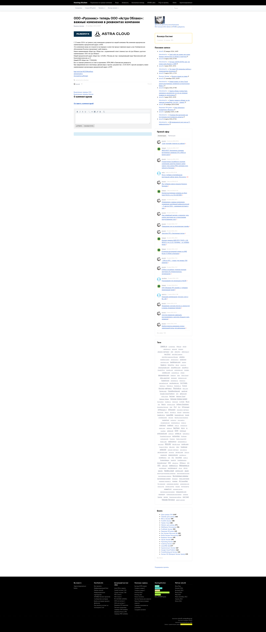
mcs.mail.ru (181, 420)
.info (191, 622)
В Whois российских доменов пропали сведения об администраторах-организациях (174, 272)
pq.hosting (176, 436)
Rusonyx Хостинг (79, 26)
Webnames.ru (184, 465)
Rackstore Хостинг (166, 537)
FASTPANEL (183, 383)
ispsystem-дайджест (183, 410)
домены (174, 481)
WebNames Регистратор (168, 527)
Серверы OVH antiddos (121, 609)
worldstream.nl (172, 468)
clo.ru (177, 365)
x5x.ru (180, 468)
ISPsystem (171, 410)
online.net (170, 431)
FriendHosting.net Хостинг (169, 552)
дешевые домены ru (165, 481)
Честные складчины (120, 607)
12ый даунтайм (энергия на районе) (173, 143)
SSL (173, 458)
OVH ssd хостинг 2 (119, 603)
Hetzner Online (164, 399)
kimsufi (179, 412)
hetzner (172, 396)
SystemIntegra (164, 460)
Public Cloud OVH (181, 439)
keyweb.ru (173, 412)
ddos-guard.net (165, 378)
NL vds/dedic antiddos (120, 599)
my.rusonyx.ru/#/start (81, 76)
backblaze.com (175, 362)
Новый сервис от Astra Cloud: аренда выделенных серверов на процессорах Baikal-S (174, 84)
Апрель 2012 (179, 599)
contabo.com (166, 373)
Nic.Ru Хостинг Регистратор (169, 535)
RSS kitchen (167, 27)
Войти (174, 3)
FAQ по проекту (163, 3)
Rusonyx (86, 80)
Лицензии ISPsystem (165, 107)
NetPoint (176, 428)
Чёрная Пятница (168, 500)
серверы (185, 494)
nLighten (163, 431)
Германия (175, 478)
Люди (117, 3)
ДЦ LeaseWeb (183, 481)
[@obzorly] (160, 20)
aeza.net (174, 349)
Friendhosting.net (174, 391)
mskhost (170, 425)
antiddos (182, 357)
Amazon (180, 349)
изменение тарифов (173, 484)
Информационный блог (101, 588)
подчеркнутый (85, 112)
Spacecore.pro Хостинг (168, 548)
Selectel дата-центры (168, 517)
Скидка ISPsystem (90, 8)
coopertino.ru (175, 372)
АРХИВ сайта (151, 3)
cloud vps (183, 365)
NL (187, 428)
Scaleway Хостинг (166, 544)
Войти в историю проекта (101, 601)
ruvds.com (184, 444)
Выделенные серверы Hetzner (84, 94)
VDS (169, 463)
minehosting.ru (175, 423)
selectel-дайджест (173, 450)
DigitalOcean (165, 380)
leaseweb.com (179, 415)
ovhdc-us (178, 433)
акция (187, 471)
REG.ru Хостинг (165, 519)
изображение (95, 112)
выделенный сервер (164, 479)
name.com (162, 428)
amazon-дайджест (163, 352)
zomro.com (179, 471)
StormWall (178, 458)
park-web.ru (186, 433)
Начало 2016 (179, 588)
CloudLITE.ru (161, 370)
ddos (178, 375)
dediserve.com (182, 378)
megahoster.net (165, 423)
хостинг (186, 497)
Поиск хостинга (139, 597)
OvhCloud (183, 431)
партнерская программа (167, 492)
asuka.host (183, 359)
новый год (168, 489)
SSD (169, 457)
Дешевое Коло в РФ (120, 612)
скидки (166, 497)
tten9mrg (164, 278)
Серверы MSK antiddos (121, 614)
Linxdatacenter (162, 417)
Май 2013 (178, 595)
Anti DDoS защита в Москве (170, 357)
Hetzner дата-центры (168, 525)
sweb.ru (185, 457)
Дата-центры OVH (167, 514)
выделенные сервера (164, 476)
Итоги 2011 (178, 601)
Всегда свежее (113, 8)
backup (184, 362)
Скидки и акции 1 (140, 588)
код (92, 112)
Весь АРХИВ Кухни (160, 597)
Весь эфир (160, 333)
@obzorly (165, 25)
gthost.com (183, 394)
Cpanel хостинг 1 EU (120, 590)
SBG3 (177, 447)
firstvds (184, 386)
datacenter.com (163, 375)
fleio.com (185, 388)
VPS (158, 465)
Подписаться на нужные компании (101, 3)
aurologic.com (165, 362)
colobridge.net (178, 370)
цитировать (89, 112)
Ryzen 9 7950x (163, 447)
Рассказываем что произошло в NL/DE (174, 281)
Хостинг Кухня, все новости (143, 599)
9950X (184, 346)
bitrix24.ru (171, 365)
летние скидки (169, 486)
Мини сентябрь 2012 (181, 597)
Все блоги (160, 558)
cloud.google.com (163, 367)
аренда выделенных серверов (166, 473)
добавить (79, 126)
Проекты (101, 8)
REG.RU (168, 444)
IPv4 (175, 407)
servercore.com (162, 452)
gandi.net (184, 391)
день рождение (184, 479)
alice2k (78, 84)
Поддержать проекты (162, 567)
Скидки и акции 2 (140, 590)
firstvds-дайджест (165, 388)
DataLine (173, 375)
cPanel (182, 372)
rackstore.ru (172, 441)
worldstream (162, 468)
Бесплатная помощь (138, 3)
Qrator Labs (163, 441)
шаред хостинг (180, 500)
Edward (164, 148)
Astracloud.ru (163, 54)
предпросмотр (89, 126)
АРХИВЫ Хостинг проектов (102, 597)
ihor (159, 404)
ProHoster (184, 436)
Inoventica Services (162, 407)
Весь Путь (178, 586)
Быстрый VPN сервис (141, 586)
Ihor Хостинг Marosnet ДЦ (169, 533)
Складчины (78, 8)
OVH (176, 430)
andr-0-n (164, 294)
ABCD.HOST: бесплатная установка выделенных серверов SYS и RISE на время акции (174, 153)
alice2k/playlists (174, 25)
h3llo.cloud (164, 396)
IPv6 (179, 407)
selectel (163, 449)
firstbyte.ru (170, 386)
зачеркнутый (83, 112)
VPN (188, 463)
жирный (77, 112)
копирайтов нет (187, 618)
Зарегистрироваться (186, 3)
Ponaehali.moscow (165, 436)
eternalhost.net (163, 383)
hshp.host (175, 402)
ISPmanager (185, 407)
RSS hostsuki (159, 27)
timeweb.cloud (161, 463)
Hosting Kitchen (80, 2)
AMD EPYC (177, 352)
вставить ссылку (97, 112)
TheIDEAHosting (181, 460)
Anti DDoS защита (177, 354)
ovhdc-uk (171, 433)
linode (187, 415)
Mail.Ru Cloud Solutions (181, 417)
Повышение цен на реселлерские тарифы (175, 226)
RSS (172, 40)
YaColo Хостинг (166, 539)
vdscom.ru (175, 463)
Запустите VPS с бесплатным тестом (173, 233)
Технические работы (175, 497)
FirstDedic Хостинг (166, 529)
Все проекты (98, 586)
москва (177, 486)
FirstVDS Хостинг (166, 521)
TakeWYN (173, 460)
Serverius (171, 452)
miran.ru (183, 423)
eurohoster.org (174, 383)
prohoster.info (164, 439)
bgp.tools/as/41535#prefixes (83, 71)
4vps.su (179, 346)
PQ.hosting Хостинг (167, 542)
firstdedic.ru (177, 386)
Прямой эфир (163, 131)
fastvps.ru (162, 386)
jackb (163, 172)
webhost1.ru (173, 465)
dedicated (174, 378)
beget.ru (163, 365)
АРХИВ (174, 27)
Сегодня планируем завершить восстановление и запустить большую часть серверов (175, 317)
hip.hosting (160, 402)
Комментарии (162, 136)
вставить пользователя (100, 112)
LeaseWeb (169, 415)
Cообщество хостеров (101, 599)
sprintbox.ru (182, 455)
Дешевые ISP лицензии (121, 605)
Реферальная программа (174, 494)
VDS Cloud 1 (118, 594)
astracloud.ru (78, 74)
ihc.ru (187, 402)
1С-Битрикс (172, 346)
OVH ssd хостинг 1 (119, 601)
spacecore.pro (173, 455)
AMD (172, 352)
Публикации (171, 136)
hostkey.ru (168, 402)
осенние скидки (177, 489)
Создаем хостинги (140, 610)
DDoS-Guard (184, 375)
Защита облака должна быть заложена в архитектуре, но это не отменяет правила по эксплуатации (173, 93)
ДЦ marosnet (161, 484)
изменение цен (184, 484)
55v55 (190, 620)
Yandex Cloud (165, 523)
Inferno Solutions (182, 404)
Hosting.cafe (138, 595)
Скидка (160, 497)
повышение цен (181, 492)
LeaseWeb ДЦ (165, 546)
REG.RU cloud (176, 444)
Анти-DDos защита (120, 588)
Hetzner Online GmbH (178, 399)
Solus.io (187, 452)
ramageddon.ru (182, 441)
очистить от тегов (104, 112)
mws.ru (177, 425)
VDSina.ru (183, 463)
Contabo (186, 370)
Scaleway (184, 447)
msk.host (162, 425)
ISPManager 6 (162, 410)
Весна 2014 (178, 592)
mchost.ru (173, 420)
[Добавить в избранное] (82, 84)
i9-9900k (181, 402)
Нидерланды (185, 486)
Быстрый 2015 (179, 590)
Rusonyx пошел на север (180, 76)
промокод (162, 494)
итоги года (161, 486)
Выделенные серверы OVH (82, 92)
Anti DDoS (167, 354)
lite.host (170, 417)
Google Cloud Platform (167, 394)
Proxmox (172, 439)
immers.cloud (171, 404)
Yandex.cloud (169, 471)
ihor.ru (163, 404)
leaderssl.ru (161, 415)
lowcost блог (139, 592)
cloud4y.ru (185, 367)
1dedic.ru (163, 346)
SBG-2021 (172, 447)
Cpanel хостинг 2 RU (120, 592)
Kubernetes (186, 412)
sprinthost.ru (162, 458)
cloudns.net (169, 370)
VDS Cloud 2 (118, 597)
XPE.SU (185, 468)
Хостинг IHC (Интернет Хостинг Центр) (173, 554)
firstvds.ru (177, 388)
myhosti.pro (183, 425)
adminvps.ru (167, 349)
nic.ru (183, 428)
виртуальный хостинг (183, 473)
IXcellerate (160, 412)
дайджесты (181, 27)
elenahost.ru (174, 380)
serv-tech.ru (183, 450)
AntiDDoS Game (164, 359)
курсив (80, 112)
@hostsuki (158, 25)
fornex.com (162, 391)
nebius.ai (169, 428)
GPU (177, 394)
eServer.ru (182, 380)
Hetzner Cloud (180, 396)
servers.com (179, 452)
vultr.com (164, 466)
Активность (125, 3)
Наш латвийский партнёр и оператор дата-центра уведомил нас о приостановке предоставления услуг (175, 217)
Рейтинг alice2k (98, 590)
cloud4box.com (175, 367)
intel (171, 407)
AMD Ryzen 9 (185, 352)
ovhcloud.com (162, 433)
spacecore (163, 455)
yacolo (160, 471)
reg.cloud (160, 444)
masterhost (165, 420)
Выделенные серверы (180, 476)
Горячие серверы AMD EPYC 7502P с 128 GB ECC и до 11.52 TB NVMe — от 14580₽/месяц (175, 242)
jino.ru (167, 412)
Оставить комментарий (84, 103)
